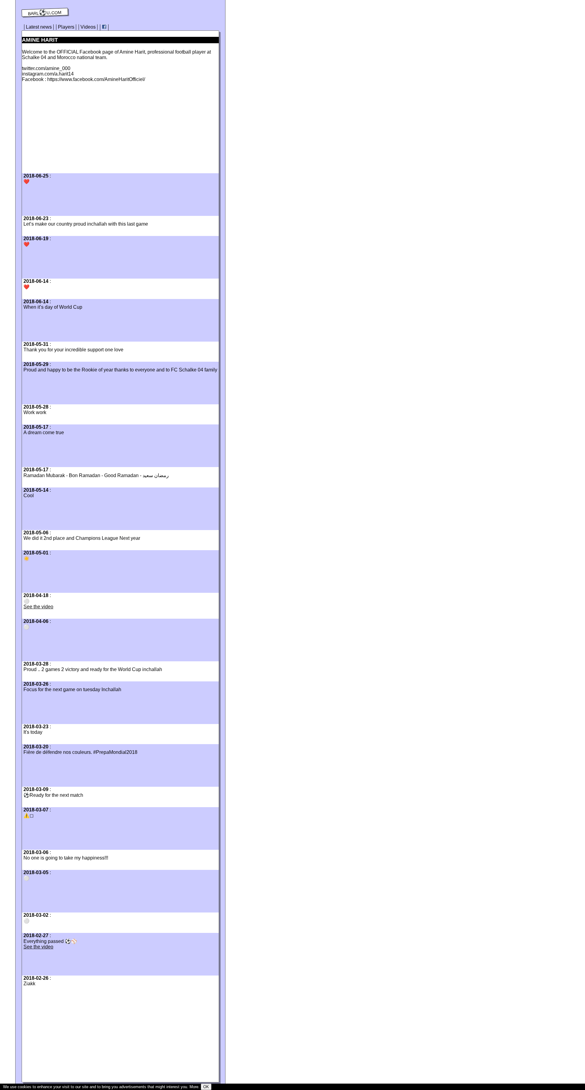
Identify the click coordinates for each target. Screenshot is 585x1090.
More (194, 1087)
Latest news (39, 27)
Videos (88, 27)
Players (66, 27)
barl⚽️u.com (45, 12)
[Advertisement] (73, 129)
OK (206, 1087)
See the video (38, 606)
